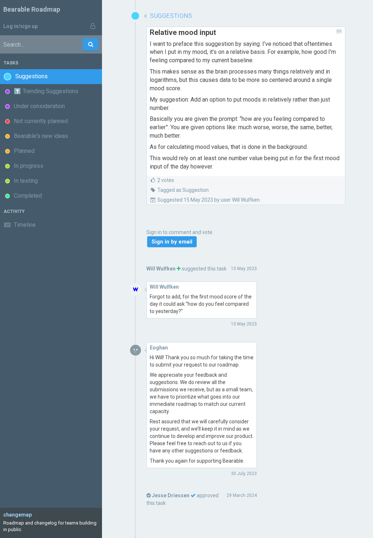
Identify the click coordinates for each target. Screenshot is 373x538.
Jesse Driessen (170, 495)
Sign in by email (172, 241)
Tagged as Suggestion (183, 190)
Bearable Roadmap (31, 9)
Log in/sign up (20, 26)
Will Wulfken (161, 269)
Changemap (17, 515)
